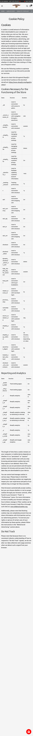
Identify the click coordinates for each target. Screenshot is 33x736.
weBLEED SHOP (11, 11)
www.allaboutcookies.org (18, 507)
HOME (2, 11)
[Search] (27, 6)
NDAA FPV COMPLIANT (23, 11)
